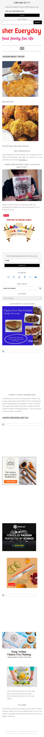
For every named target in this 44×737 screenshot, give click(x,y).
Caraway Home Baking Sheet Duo (15, 417)
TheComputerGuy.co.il (29, 733)
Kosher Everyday (22, 34)
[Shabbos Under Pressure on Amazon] (22, 185)
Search (38, 22)
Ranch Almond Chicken (8, 102)
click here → (23, 160)
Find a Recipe (22, 19)
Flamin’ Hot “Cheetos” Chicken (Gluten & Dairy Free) (15, 146)
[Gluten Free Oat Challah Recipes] (22, 325)
